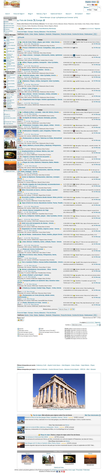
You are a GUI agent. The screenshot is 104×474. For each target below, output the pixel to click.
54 (25, 103)
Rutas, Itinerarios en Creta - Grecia (35, 302)
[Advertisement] (51, 4)
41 (25, 66)
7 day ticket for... (9, 123)
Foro (90, 10)
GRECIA (82, 369)
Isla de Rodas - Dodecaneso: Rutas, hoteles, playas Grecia (42, 234)
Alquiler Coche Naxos (54, 365)
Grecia (27, 34)
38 (27, 84)
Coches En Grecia (77, 34)
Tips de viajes (37, 415)
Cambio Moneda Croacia (56, 369)
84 (27, 90)
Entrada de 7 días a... (10, 121)
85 (28, 90)
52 (28, 44)
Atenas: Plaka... (11, 94)
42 (27, 66)
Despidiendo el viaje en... (10, 103)
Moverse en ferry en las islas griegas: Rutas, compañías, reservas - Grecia (46, 417)
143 (30, 158)
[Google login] (97, 2)
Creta (31, 34)
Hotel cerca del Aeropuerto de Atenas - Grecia (37, 223)
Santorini (48, 34)
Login (54, 17)
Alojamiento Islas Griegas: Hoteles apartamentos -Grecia (42, 99)
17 (28, 304)
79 (27, 51)
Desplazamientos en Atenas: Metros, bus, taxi (37, 151)
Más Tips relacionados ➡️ (93, 415)
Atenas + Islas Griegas (29, 88)
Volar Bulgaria (66, 365)
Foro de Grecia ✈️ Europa (31, 20)
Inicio (7, 14)
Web (87, 14)
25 (25, 127)
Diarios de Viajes (9, 27)
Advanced (36, 28)
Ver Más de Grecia (11, 89)
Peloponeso (56, 34)
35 (27, 251)
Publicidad (86, 470)
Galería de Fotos (56, 14)
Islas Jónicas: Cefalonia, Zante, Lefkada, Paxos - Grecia (42, 242)
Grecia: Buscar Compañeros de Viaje (36, 210)
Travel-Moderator (44, 28)
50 (25, 44)
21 (28, 134)
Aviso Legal (71, 470)
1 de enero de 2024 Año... (10, 100)
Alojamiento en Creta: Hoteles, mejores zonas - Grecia (40, 229)
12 (28, 206)
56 (25, 58)
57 (27, 58)
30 (27, 219)
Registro (88, 2)
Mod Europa (52, 28)
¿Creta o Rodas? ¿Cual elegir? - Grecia (35, 275)
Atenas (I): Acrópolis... (9, 106)
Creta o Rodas (75, 365)
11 (28, 193)
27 (25, 121)
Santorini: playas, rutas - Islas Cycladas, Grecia (39, 75)
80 (28, 51)
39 (28, 84)
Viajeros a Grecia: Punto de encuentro (36, 156)
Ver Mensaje (96, 43)
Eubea (36, 34)
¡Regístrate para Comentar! (65, 17)
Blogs (30, 14)
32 (27, 238)
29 (28, 121)
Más (95, 34)
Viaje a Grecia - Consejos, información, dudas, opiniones (42, 55)
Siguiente (97, 28)
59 (25, 77)
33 (28, 238)
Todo (95, 10)
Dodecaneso (88, 34)
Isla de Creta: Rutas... (9, 37)
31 (28, 219)
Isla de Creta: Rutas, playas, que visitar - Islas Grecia (41, 42)
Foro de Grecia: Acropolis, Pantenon (59, 409)
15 (25, 304)
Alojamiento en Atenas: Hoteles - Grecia (35, 70)
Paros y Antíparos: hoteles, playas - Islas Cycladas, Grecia (42, 216)
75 (25, 95)
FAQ (76, 17)
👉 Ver (72, 309)
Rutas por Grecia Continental (33, 249)
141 (25, 158)
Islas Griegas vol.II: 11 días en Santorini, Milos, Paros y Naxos (42, 443)
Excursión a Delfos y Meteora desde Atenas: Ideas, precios (42, 197)
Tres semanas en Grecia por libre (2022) (36, 437)
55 (27, 103)
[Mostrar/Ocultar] (16, 17)
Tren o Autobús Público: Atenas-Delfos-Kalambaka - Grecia (42, 262)
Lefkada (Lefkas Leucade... (10, 63)
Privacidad (79, 470)
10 (27, 173)
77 (28, 95)
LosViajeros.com (55, 470)
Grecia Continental (41, 369)
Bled (88, 369)
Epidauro (42, 34)
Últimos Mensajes (45, 17)
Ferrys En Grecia (66, 34)
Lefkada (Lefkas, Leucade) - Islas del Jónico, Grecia (41, 112)
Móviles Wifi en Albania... (10, 57)
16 (27, 304)
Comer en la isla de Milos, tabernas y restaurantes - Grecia (41, 427)
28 (27, 121)
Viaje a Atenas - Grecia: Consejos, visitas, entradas (39, 94)
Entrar (94, 2)
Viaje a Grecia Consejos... (10, 60)
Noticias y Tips (41, 14)
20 (27, 134)
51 (27, 44)
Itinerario (93, 369)
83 (25, 90)
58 (28, 58)
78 (25, 51)
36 (28, 251)
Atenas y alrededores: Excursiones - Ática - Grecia (39, 269)
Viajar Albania (85, 365)
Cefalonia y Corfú (41, 365)
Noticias (7, 29)
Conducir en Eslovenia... (9, 55)
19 (25, 134)
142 (28, 158)
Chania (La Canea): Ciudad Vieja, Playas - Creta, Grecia (42, 288)
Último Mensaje (35, 44)
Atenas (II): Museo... (9, 97)
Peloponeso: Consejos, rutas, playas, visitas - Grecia (41, 125)
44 (28, 71)
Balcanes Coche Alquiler (72, 369)
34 (25, 251)
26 (27, 127)
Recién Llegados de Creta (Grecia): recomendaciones (41, 184)
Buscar (86, 7)
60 (27, 77)
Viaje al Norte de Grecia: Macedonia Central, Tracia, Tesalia (42, 203)
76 (27, 95)
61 (28, 77)
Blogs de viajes (45, 434)
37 (25, 84)
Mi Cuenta (78, 14)
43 (28, 66)
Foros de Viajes (18, 14)
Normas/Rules (9, 31)
